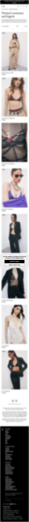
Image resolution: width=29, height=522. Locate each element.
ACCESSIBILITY (8, 485)
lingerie (25, 415)
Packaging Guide (9, 472)
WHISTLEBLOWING (9, 488)
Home (3, 9)
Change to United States (14, 265)
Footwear (7, 435)
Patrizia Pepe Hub (9, 469)
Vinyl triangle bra (6, 391)
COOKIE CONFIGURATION (10, 486)
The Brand (7, 464)
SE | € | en (8, 500)
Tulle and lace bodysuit (7, 300)
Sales (6, 443)
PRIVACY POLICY (8, 480)
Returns (7, 450)
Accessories (8, 437)
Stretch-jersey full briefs (8, 72)
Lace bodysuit (5, 345)
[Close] (27, 2)
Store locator (8, 459)
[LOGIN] (21, 6)
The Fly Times (8, 466)
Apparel (6, 9)
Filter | (5, 26)
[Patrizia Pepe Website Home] (4, 6)
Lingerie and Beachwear (13, 9)
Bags (6, 434)
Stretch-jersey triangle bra (8, 118)
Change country (9, 473)
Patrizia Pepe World (10, 467)
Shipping (7, 448)
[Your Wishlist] (23, 6)
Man (6, 440)
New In (6, 431)
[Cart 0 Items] (26, 6)
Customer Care (8, 454)
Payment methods (9, 451)
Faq (6, 453)
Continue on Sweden (14, 261)
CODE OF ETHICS (8, 483)
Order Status (8, 457)
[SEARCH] (18, 6)
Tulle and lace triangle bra (8, 163)
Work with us (8, 470)
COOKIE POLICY (8, 478)
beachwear (20, 415)
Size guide (7, 456)
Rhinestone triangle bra (7, 209)
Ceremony (7, 438)
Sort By (25, 26)
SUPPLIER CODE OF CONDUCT (11, 489)
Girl (6, 441)
